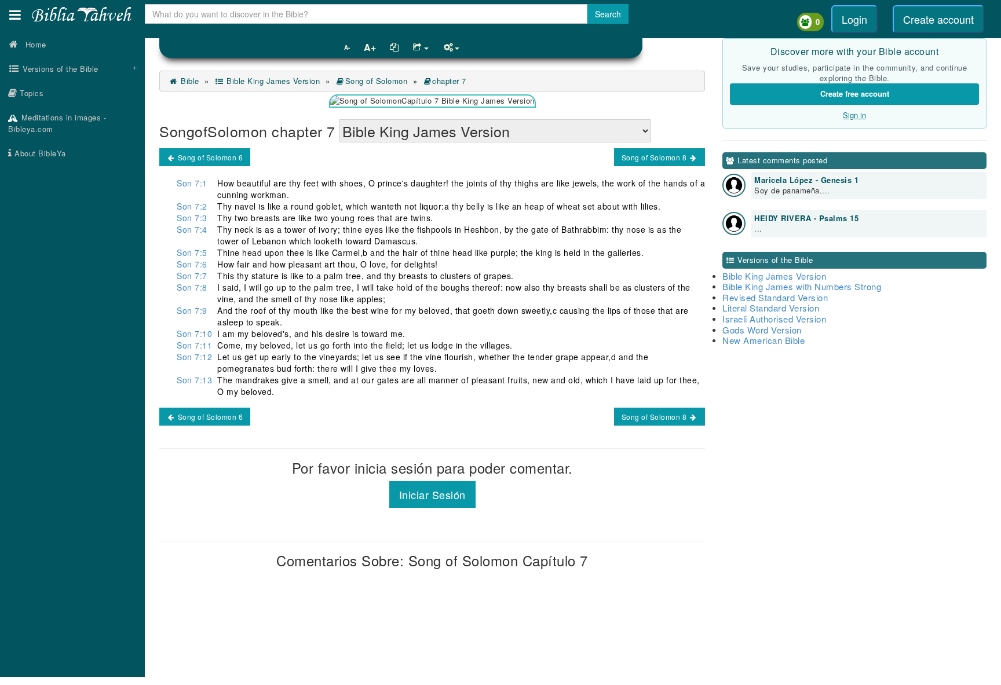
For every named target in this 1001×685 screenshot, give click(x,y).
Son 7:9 (192, 310)
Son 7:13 (194, 380)
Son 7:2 (192, 206)
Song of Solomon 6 (209, 157)
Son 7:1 (192, 183)
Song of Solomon (376, 80)
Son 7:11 (194, 345)
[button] (15, 14)
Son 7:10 (194, 333)
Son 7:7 (192, 275)
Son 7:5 (192, 252)
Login (854, 19)
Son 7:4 (192, 229)
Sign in (854, 114)
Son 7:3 (192, 218)
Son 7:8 (192, 287)
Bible (188, 80)
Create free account (854, 93)
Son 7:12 (194, 356)
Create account (938, 19)
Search (608, 14)
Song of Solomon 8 (655, 157)
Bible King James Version (272, 80)
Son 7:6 (192, 264)
